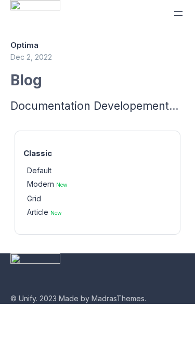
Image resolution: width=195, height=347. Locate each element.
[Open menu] (178, 13)
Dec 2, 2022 (31, 57)
